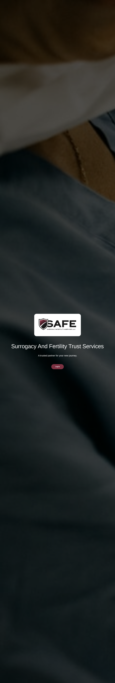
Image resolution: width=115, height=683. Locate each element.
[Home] (57, 325)
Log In (57, 366)
